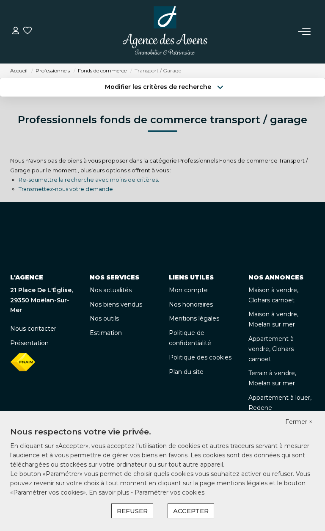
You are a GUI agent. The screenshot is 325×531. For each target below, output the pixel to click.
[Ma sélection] (27, 31)
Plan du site (186, 372)
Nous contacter (33, 328)
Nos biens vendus (116, 304)
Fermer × (298, 422)
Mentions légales (194, 318)
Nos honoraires (191, 304)
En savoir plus (110, 492)
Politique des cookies (200, 357)
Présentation (29, 343)
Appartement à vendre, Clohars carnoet (271, 349)
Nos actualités (111, 290)
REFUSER (132, 511)
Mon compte (188, 290)
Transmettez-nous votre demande (66, 188)
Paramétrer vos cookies (169, 492)
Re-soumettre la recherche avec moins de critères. (89, 179)
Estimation (106, 333)
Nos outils (104, 318)
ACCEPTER (191, 511)
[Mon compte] (15, 31)
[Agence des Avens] (165, 31)
